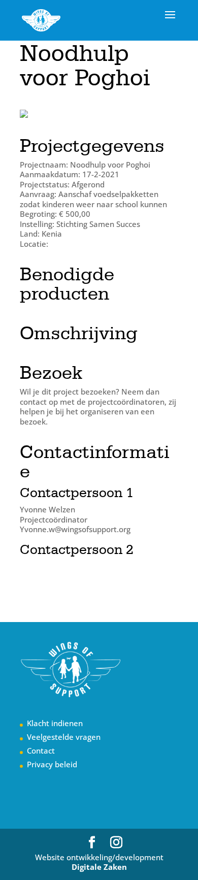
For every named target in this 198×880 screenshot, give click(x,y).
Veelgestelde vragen (64, 737)
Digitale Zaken (99, 867)
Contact (41, 750)
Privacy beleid (52, 764)
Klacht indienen (55, 723)
